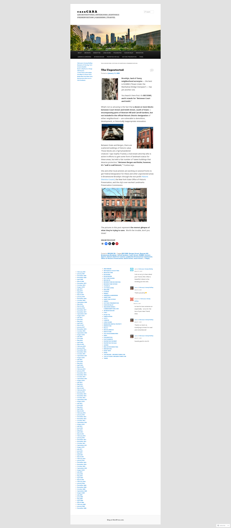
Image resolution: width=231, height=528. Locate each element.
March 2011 (80, 457)
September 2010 (82, 468)
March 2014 (80, 388)
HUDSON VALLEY (128, 53)
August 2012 (81, 424)
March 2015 (80, 367)
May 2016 (79, 340)
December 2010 (81, 462)
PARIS (105, 335)
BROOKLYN (88, 53)
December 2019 (81, 283)
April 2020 (80, 279)
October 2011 (81, 443)
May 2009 (79, 498)
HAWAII (106, 301)
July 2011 (79, 449)
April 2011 (80, 455)
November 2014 (81, 375)
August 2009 (81, 493)
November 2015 (81, 352)
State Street (138, 258)
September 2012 (82, 422)
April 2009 (80, 500)
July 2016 (79, 336)
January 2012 (81, 437)
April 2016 (80, 342)
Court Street (133, 255)
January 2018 (81, 308)
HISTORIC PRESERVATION (129, 57)
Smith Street (128, 258)
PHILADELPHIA (117, 53)
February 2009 (81, 504)
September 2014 (82, 378)
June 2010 (80, 474)
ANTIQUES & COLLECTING (111, 270)
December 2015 (81, 350)
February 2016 (81, 346)
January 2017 (81, 327)
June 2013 (80, 405)
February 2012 (81, 436)
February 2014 (81, 390)
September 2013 (82, 399)
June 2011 (80, 451)
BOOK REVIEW (108, 276)
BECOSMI (125, 253)
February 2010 (81, 481)
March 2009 (80, 502)
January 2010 (81, 483)
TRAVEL (141, 57)
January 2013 (81, 415)
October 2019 (81, 285)
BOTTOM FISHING (109, 278)
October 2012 (81, 420)
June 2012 (80, 428)
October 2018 (81, 300)
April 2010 (80, 477)
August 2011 (81, 447)
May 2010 (79, 476)
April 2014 (80, 386)
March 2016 (80, 344)
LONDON (106, 320)
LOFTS (105, 318)
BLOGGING (107, 274)
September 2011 (82, 445)
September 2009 (82, 491)
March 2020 (80, 281)
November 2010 (81, 464)
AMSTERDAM (107, 269)
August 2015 (81, 357)
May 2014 (79, 384)
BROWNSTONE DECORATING (112, 282)
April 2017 (80, 323)
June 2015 (80, 361)
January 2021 (81, 274)
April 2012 (80, 432)
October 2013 (81, 397)
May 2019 (79, 291)
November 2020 (81, 277)
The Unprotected (112, 70)
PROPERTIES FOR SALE (113, 57)
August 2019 (81, 287)
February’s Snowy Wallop (84, 63)
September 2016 (82, 333)
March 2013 (80, 411)
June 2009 (80, 497)
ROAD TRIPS (107, 350)
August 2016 (81, 335)
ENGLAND (106, 289)
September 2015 (82, 355)
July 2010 (79, 472)
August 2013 (81, 401)
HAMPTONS (107, 297)
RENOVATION (139, 53)
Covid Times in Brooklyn (84, 72)
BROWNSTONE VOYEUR (110, 284)
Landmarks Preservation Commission (139, 257)
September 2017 (82, 314)
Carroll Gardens (122, 255)
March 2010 (80, 479)
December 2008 (81, 508)
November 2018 (81, 298)
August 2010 (81, 470)
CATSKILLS (107, 286)
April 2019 (80, 293)
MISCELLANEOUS (109, 330)
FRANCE (106, 293)
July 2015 (79, 359)
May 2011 (79, 453)
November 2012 (81, 418)
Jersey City (107, 314)
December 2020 (81, 275)
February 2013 (81, 413)
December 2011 (81, 439)
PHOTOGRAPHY (108, 339)
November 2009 (81, 487)
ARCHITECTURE (108, 272)
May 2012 (79, 430)
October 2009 (81, 489)
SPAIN (105, 352)
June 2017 (80, 319)
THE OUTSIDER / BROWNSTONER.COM (115, 356)
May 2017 (79, 321)
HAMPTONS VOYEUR (110, 299)
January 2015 (81, 371)
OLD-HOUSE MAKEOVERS (111, 333)
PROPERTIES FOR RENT (110, 341)
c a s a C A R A (87, 11)
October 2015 (81, 354)
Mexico (106, 328)
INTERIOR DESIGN (99, 57)
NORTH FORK (107, 331)
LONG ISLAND (107, 53)
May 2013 (79, 407)
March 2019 (80, 294)
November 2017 (81, 312)
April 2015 (80, 365)
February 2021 (81, 272)
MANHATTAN (96, 53)
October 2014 (81, 376)
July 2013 (79, 403)
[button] (110, 89)
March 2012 (80, 434)
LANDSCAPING (108, 316)
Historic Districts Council (116, 257)
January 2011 (81, 460)
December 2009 (81, 485)
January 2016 (81, 348)
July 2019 (79, 289)
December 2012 (81, 416)
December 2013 (81, 394)
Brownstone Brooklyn (108, 255)
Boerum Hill (144, 253)
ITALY (105, 312)
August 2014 (81, 380)
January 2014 (81, 392)
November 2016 (81, 329)
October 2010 (81, 466)
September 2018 (82, 302)
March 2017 (80, 325)
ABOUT (80, 53)
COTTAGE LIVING (109, 288)
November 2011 (81, 441)
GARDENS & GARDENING (84, 57)
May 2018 (79, 304)
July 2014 (79, 382)
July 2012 (79, 426)
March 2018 (80, 306)
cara (136, 287)
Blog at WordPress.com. (115, 520)
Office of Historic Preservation (112, 258)
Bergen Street (134, 253)
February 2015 (81, 369)
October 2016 (81, 331)
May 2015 (79, 363)
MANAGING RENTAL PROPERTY (113, 324)
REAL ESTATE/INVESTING (111, 347)
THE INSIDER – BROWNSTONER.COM (114, 354)
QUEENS (106, 345)
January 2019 (81, 296)
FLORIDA (106, 291)
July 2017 (79, 317)
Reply (147, 258)
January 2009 (81, 506)
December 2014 (81, 373)
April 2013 (80, 409)
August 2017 (81, 315)
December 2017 (81, 310)
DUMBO (141, 255)
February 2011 (81, 458)
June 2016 (80, 338)
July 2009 (79, 495)
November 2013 (81, 396)
